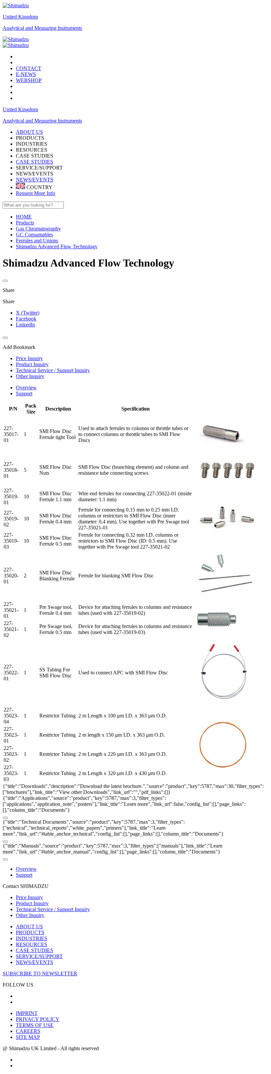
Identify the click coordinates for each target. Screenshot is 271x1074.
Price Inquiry (29, 897)
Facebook (26, 318)
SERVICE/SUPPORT (39, 956)
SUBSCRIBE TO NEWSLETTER (40, 973)
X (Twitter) (27, 313)
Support (24, 393)
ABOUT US (29, 926)
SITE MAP (28, 1037)
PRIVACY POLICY (37, 1019)
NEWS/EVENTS (34, 179)
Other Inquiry (30, 915)
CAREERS (28, 1031)
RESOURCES (31, 944)
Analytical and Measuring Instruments (42, 28)
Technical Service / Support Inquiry (53, 909)
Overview (26, 387)
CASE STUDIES (34, 162)
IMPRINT (27, 1013)
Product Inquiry (32, 903)
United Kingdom (20, 17)
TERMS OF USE (35, 1025)
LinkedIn (25, 324)
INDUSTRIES (31, 938)
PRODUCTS (30, 932)
